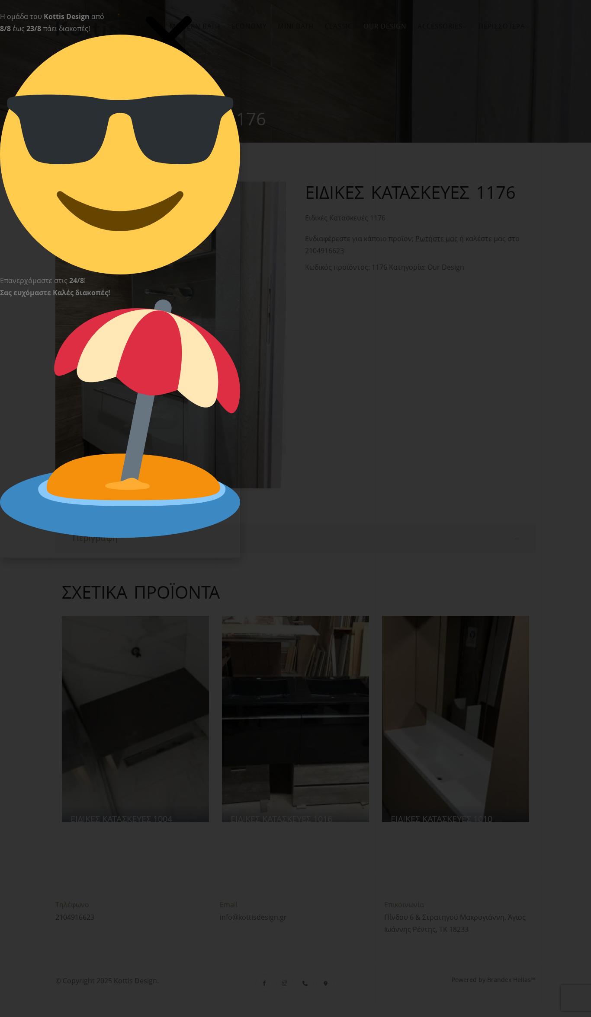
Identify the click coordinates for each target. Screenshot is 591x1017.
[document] (295, 508)
